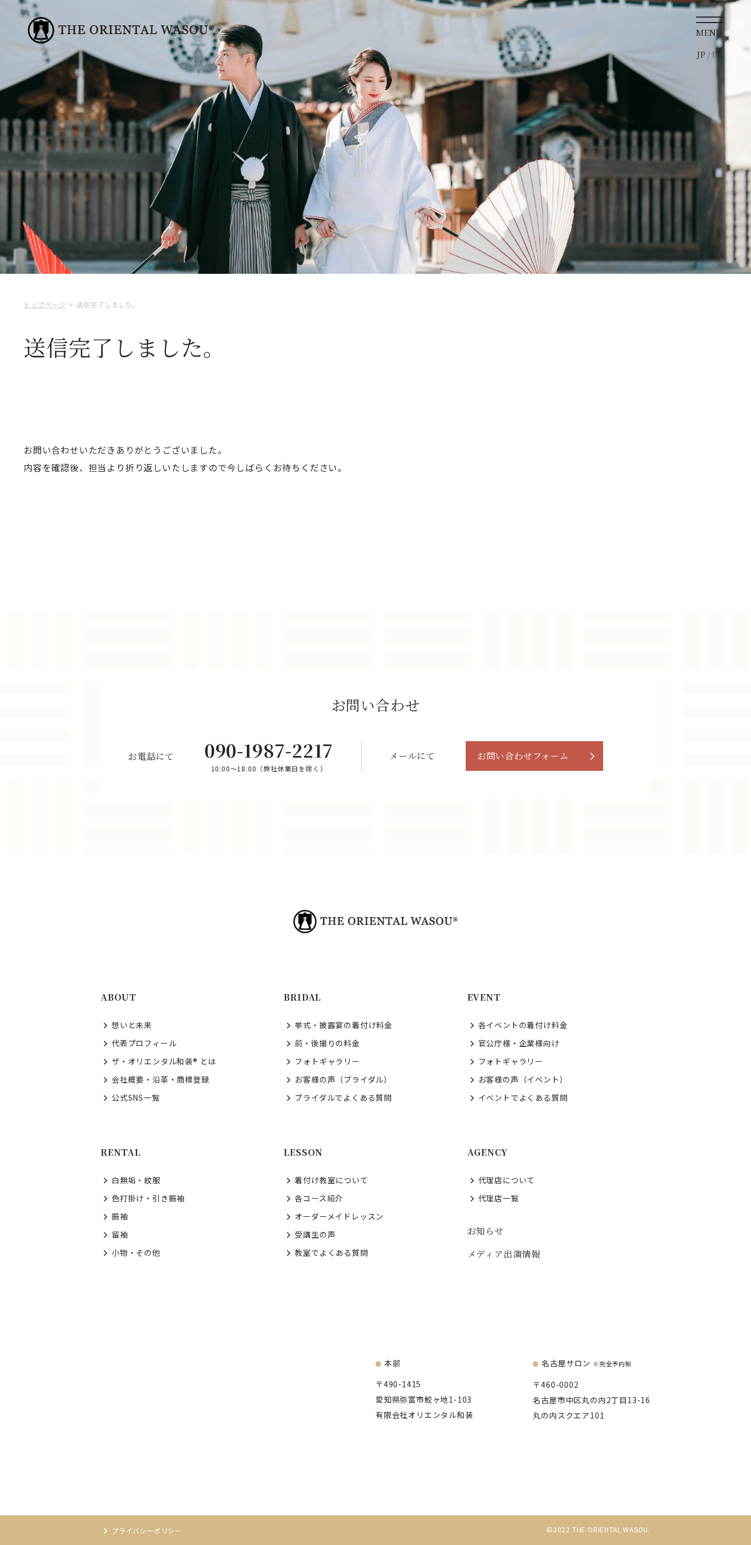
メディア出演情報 (503, 1254)
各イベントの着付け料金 (523, 1024)
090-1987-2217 (269, 750)
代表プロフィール (144, 1043)
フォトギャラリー (327, 1061)
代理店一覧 (498, 1198)
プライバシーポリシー (147, 1530)
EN (717, 54)
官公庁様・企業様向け (519, 1043)
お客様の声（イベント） (523, 1079)
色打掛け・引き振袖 (148, 1198)
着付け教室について (331, 1179)
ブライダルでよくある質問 (343, 1097)
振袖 (120, 1216)
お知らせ (485, 1230)
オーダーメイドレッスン (339, 1216)
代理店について (506, 1179)
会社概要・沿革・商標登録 (160, 1079)
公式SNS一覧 (136, 1097)
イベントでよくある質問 (523, 1097)
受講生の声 (315, 1234)
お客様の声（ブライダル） (343, 1079)
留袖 (120, 1234)
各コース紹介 (319, 1198)
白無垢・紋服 (136, 1179)
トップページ (45, 304)
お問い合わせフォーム (523, 755)
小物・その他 (136, 1252)
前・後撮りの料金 (327, 1043)
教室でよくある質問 (331, 1252)
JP (701, 54)
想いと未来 (132, 1024)
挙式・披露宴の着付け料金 (344, 1024)
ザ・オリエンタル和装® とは (164, 1061)
